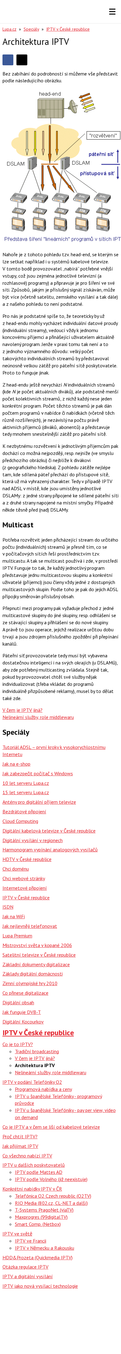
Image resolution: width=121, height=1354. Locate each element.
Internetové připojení (24, 888)
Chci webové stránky (23, 878)
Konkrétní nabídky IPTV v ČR (32, 1189)
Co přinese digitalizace (25, 993)
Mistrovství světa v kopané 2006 (37, 945)
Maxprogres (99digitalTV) (41, 1217)
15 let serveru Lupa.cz (25, 792)
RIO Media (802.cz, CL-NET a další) (51, 1203)
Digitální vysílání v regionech (32, 840)
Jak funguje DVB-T (21, 1012)
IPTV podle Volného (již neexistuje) (51, 1179)
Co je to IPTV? (17, 1044)
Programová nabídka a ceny (43, 1089)
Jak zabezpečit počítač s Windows (37, 773)
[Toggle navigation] (112, 11)
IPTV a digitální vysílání (27, 1276)
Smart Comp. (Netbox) (38, 1224)
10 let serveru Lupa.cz (25, 783)
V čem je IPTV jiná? (35, 1058)
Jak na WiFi (13, 916)
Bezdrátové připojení (24, 811)
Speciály (31, 29)
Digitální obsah (18, 1002)
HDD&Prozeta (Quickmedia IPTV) (37, 1257)
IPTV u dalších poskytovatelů (33, 1165)
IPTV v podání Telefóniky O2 (32, 1082)
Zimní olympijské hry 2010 (29, 983)
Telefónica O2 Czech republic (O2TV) (53, 1196)
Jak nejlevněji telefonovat (29, 926)
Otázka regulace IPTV (25, 1267)
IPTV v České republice (68, 29)
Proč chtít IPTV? (20, 1136)
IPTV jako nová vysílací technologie (40, 1286)
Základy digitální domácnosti (32, 974)
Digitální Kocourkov (23, 1022)
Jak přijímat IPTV (20, 1146)
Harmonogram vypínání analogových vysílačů (50, 849)
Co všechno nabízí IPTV (27, 1156)
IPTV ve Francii (30, 1241)
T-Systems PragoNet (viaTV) (44, 1210)
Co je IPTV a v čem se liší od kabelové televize (51, 1127)
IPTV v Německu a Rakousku (44, 1248)
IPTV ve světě (17, 1234)
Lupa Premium (17, 935)
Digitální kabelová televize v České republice (49, 831)
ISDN (7, 907)
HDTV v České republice (27, 859)
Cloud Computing (20, 821)
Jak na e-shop (16, 764)
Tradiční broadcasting (37, 1051)
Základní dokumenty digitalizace (36, 964)
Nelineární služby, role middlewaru (50, 1072)
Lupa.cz (9, 29)
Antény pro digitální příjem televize (39, 802)
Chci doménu (15, 869)
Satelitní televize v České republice (39, 955)
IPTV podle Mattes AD (38, 1172)
